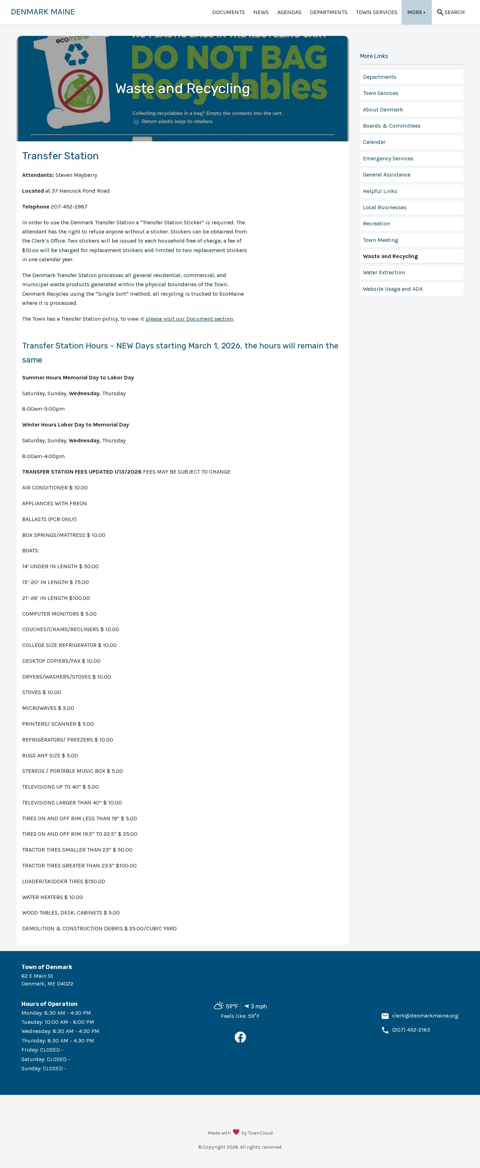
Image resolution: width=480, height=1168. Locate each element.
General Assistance (386, 174)
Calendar (374, 142)
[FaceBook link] (240, 1041)
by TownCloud (257, 1133)
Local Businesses (385, 207)
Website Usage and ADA (393, 288)
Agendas (289, 12)
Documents (228, 12)
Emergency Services (388, 158)
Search (455, 12)
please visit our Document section (189, 318)
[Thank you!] (236, 1133)
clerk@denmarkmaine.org (425, 1015)
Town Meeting (380, 240)
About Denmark (383, 109)
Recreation (376, 223)
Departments (329, 12)
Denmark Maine (43, 12)
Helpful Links (380, 191)
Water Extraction (384, 272)
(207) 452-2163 (411, 1029)
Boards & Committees (392, 125)
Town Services (376, 12)
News (261, 12)
